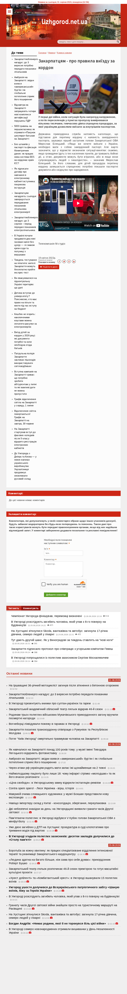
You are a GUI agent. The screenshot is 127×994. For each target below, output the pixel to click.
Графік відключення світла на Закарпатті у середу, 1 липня (25, 402)
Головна (42, 53)
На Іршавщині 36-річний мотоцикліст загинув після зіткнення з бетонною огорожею (64, 685)
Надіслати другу (48, 267)
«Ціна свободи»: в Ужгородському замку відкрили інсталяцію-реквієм (55, 782)
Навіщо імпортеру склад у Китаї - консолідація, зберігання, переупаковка (58, 803)
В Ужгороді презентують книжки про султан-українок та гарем (50, 703)
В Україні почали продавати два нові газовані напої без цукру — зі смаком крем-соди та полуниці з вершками (24, 245)
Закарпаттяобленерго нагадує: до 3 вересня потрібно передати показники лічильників (26, 65)
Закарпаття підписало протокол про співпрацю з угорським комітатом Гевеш (62, 648)
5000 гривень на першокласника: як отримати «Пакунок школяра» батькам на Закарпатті (24, 132)
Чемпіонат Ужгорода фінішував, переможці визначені (47, 616)
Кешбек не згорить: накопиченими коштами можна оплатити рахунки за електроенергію (25, 320)
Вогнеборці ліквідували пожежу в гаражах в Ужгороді (44, 723)
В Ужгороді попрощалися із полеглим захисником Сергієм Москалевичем (60, 657)
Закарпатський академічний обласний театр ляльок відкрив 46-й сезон (56, 709)
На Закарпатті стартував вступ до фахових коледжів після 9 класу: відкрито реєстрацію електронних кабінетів (25, 438)
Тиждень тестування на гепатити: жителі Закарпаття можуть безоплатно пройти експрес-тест (25, 266)
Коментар (50, 559)
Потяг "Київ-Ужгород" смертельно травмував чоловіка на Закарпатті (54, 738)
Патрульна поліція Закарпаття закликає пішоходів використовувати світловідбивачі (24, 359)
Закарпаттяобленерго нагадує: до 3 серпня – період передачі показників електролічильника (26, 223)
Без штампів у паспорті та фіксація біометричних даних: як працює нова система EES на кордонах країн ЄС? (25, 154)
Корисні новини (64, 53)
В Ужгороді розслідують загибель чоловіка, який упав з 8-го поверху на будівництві (64, 896)
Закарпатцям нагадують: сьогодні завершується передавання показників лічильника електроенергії (25, 202)
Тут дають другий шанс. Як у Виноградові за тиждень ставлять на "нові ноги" (62, 640)
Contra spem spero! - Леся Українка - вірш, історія (42, 788)
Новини (51, 53)
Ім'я (47, 549)
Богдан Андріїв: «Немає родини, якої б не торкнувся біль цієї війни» (57, 923)
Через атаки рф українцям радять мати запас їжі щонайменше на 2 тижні (58, 767)
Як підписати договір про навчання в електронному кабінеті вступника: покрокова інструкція (24, 178)
